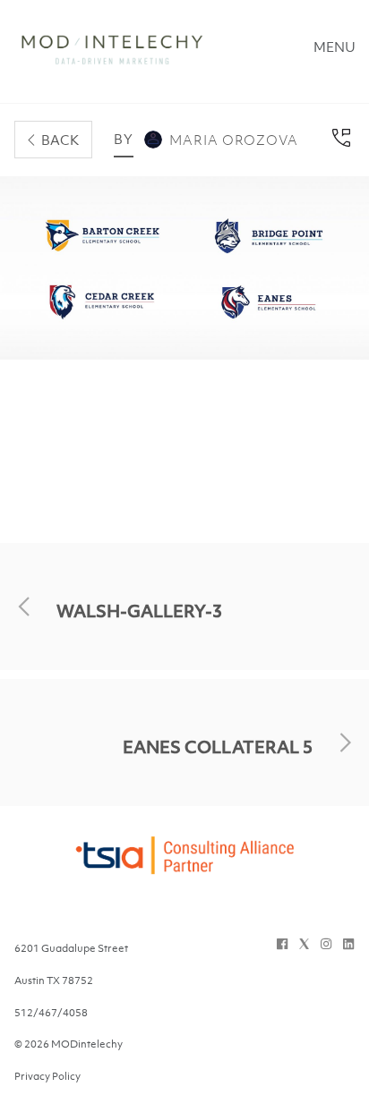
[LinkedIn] (348, 944)
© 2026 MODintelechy (68, 1044)
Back (60, 140)
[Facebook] (282, 944)
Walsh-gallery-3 (139, 611)
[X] (304, 944)
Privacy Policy (47, 1076)
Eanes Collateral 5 (218, 747)
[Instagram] (326, 944)
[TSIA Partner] (184, 866)
